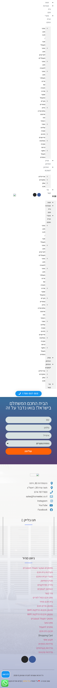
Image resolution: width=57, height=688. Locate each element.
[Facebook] (39, 195)
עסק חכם (43, 185)
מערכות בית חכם (45, 572)
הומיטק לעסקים (45, 589)
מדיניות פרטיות (46, 652)
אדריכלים (42, 176)
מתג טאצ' (48, 623)
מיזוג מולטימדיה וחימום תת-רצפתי (41, 114)
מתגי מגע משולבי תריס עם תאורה (42, 79)
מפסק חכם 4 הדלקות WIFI (40, 610)
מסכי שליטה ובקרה (43, 127)
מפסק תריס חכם (45, 606)
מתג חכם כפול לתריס (43, 597)
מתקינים (42, 180)
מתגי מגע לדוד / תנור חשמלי (42, 36)
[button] (50, 196)
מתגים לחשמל (46, 627)
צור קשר (48, 191)
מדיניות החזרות (45, 644)
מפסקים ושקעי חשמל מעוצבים (38, 568)
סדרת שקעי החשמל (42, 94)
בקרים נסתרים (42, 103)
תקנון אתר (48, 639)
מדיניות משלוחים (44, 648)
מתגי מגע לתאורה (42, 64)
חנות (47, 2)
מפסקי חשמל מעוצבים (42, 618)
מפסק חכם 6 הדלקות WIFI (40, 614)
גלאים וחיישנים (42, 136)
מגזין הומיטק (48, 162)
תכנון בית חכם (46, 631)
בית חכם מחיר (46, 601)
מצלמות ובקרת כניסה (42, 144)
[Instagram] (35, 195)
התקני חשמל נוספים (42, 154)
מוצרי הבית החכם (48, 19)
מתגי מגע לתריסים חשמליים (42, 53)
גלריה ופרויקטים (45, 585)
